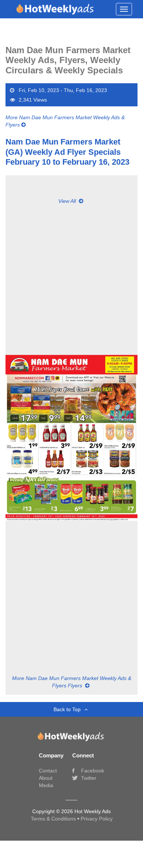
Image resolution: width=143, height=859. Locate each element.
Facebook (92, 771)
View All (67, 201)
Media (46, 785)
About (45, 778)
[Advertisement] (71, 276)
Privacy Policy (97, 819)
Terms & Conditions (54, 819)
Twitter (88, 778)
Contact (48, 771)
